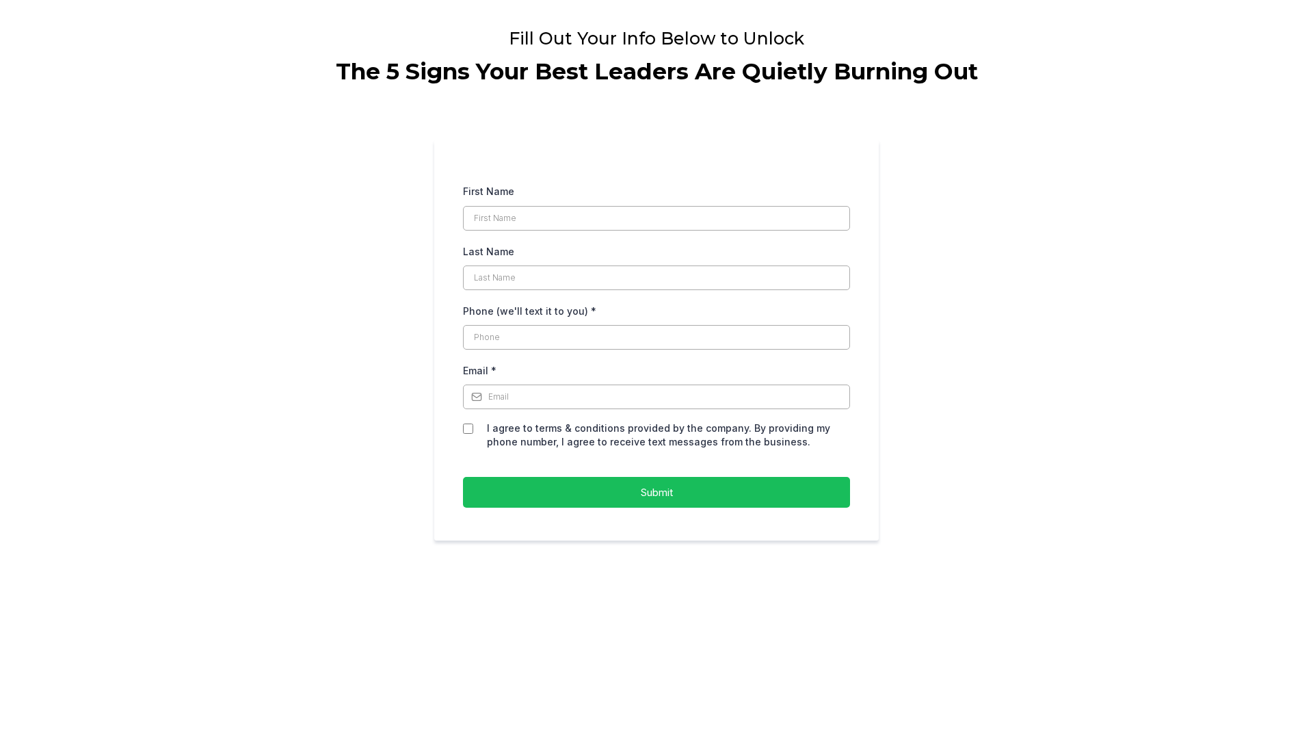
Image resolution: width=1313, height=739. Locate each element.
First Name (488, 191)
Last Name (488, 251)
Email (479, 370)
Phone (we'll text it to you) (529, 311)
